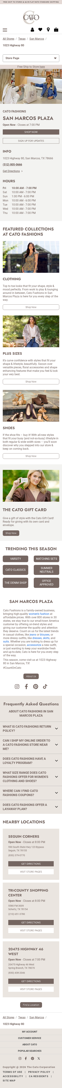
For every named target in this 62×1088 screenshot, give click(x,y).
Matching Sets (46, 558)
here (42, 66)
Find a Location (31, 1005)
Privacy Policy (39, 1072)
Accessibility (13, 1076)
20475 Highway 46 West (25, 952)
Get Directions (11, 171)
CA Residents (38, 1076)
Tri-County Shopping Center (28, 893)
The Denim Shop (15, 582)
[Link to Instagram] (17, 687)
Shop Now (31, 132)
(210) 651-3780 (16, 914)
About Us (31, 676)
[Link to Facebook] (26, 687)
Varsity (15, 558)
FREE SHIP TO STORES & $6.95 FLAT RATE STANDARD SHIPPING (31, 2)
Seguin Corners (23, 836)
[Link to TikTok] (45, 687)
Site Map (9, 1080)
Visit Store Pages (31, 871)
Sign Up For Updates (31, 140)
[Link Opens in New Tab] (22, 1058)
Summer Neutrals (46, 569)
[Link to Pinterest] (35, 687)
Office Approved (47, 582)
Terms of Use (12, 1072)
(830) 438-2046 (16, 972)
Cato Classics (16, 569)
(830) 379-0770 (16, 855)
